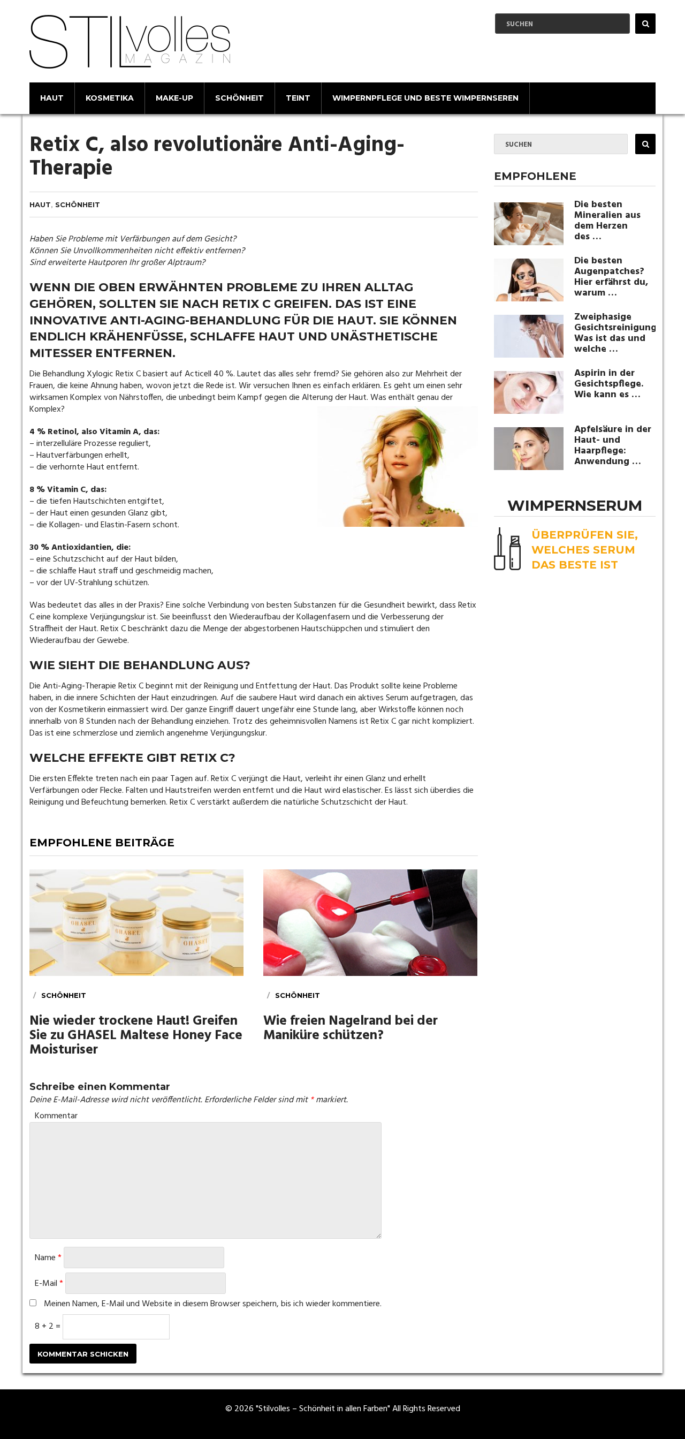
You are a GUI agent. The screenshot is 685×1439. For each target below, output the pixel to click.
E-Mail (49, 1284)
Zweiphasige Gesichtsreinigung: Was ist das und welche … (615, 333)
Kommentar (56, 1116)
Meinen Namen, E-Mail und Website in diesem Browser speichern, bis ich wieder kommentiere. (213, 1304)
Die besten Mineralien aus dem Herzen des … (607, 221)
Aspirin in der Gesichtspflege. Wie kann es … (608, 384)
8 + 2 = (49, 1327)
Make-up (174, 98)
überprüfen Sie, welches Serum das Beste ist (584, 549)
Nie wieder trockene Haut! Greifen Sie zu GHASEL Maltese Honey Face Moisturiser (135, 1036)
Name (48, 1258)
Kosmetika (110, 98)
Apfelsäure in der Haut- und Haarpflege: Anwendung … (612, 446)
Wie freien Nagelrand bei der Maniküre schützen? (350, 1028)
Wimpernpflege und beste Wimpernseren (425, 98)
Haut (52, 98)
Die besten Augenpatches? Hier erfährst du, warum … (611, 277)
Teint (298, 98)
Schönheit (239, 98)
